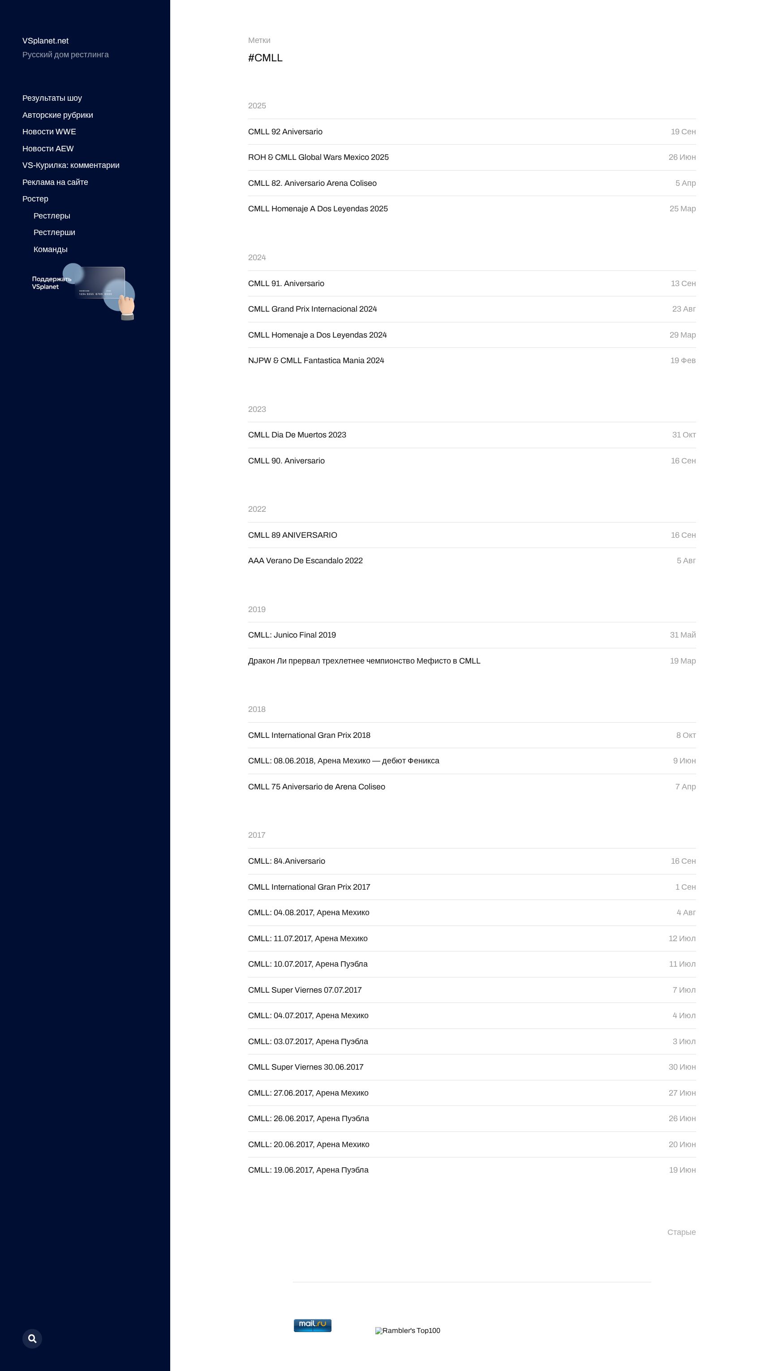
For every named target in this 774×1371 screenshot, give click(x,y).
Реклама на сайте (55, 182)
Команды (51, 249)
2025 (257, 105)
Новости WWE (49, 131)
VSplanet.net (45, 40)
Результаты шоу (52, 98)
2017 (257, 835)
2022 (257, 509)
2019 (257, 609)
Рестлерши (54, 232)
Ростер (35, 198)
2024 (257, 257)
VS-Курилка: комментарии (71, 165)
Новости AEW (48, 148)
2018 (257, 709)
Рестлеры (52, 215)
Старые (681, 1232)
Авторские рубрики (57, 115)
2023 (257, 409)
